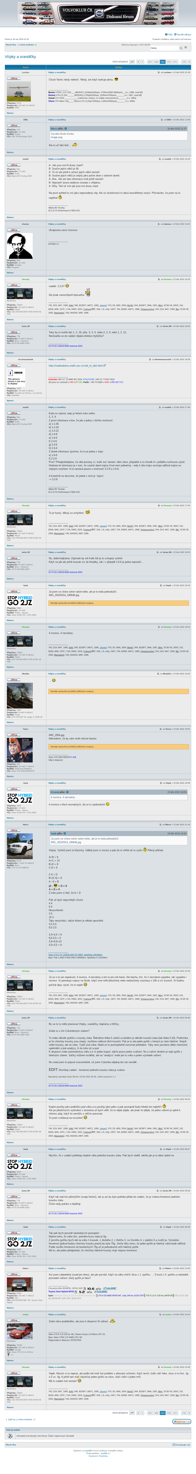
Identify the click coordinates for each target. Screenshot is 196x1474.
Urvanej (55, 792)
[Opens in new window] (94, 1288)
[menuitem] (168, 34)
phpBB (88, 1451)
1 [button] (142, 61)
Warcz (54, 128)
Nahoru (10, 113)
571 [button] (175, 61)
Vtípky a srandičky (20, 57)
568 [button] (156, 61)
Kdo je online (13, 1430)
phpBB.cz (105, 1453)
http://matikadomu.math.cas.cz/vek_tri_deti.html (76, 365)
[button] (132, 62)
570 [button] (169, 61)
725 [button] (184, 61)
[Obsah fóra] (98, 24)
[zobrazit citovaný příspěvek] (66, 128)
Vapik (54, 833)
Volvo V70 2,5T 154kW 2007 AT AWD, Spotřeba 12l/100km (75, 955)
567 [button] (150, 61)
